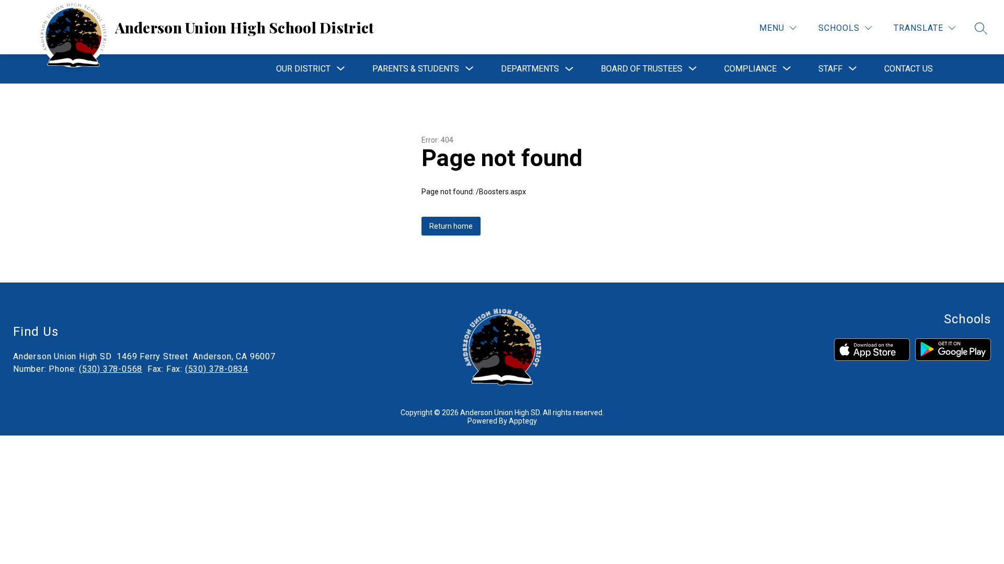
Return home (451, 226)
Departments (530, 69)
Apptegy (523, 421)
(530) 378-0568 (110, 369)
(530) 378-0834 (216, 369)
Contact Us (908, 69)
